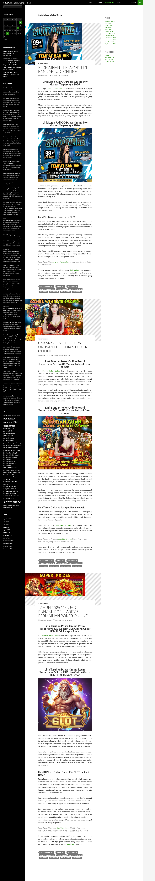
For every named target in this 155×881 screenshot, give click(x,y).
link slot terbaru (9, 468)
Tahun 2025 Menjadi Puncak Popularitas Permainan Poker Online (63, 611)
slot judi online (14, 491)
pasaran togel (17, 472)
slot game (6, 491)
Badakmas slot (7, 161)
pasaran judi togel (8, 472)
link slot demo (13, 457)
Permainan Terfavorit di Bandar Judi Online (62, 69)
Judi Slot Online (65, 538)
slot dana (11, 474)
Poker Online (109, 2)
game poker (62, 289)
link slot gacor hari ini (9, 461)
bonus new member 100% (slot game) (10, 422)
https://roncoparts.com (10, 173)
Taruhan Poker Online (50, 635)
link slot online (7, 465)
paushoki (11, 137)
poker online (65, 292)
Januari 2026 (109, 36)
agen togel (6, 415)
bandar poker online (47, 289)
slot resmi (6, 496)
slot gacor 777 (8, 479)
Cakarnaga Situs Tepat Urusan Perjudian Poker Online (62, 346)
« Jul (5, 39)
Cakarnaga (6, 188)
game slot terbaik (11, 450)
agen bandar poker (46, 286)
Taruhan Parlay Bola (60, 262)
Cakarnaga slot (10, 98)
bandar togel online (14, 415)
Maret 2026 (109, 32)
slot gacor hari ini (9, 486)
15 (18, 28)
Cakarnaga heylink (12, 335)
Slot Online (120, 2)
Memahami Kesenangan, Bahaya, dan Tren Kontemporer (10, 53)
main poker (54, 292)
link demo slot (16, 455)
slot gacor (16, 477)
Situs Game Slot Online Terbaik (17, 2)
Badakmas (6, 124)
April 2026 (108, 29)
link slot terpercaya (8, 470)
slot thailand (12, 502)
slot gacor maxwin (9, 489)
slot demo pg (7, 477)
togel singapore (7, 507)
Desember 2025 (110, 38)
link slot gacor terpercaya (10, 463)
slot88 (5, 474)
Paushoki (9, 88)
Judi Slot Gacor (63, 828)
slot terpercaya (8, 498)
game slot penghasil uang (12, 443)
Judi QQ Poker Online (55, 88)
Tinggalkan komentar (60, 76)
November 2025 (110, 40)
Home (91, 2)
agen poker (60, 286)
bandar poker (72, 286)
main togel (17, 470)
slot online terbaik (9, 493)
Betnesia (6, 149)
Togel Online (131, 2)
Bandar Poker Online (51, 371)
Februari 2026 (110, 34)
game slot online (9, 440)
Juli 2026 (108, 23)
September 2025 (110, 44)
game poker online (75, 289)
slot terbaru (15, 496)
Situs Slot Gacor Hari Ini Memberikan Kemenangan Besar (11, 74)
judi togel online (7, 455)
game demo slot (8, 428)
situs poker (77, 292)
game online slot (9, 433)
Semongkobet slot (63, 525)
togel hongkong (7, 505)
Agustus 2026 (109, 21)
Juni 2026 (108, 25)
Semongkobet (10, 396)
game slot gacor (8, 438)
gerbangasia (10, 280)
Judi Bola (99, 2)
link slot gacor (7, 459)
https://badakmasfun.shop (11, 251)
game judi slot (8, 431)
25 (7, 33)
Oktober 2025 (110, 42)
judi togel (14, 453)
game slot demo (8, 436)
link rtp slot (6, 457)
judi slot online (7, 453)
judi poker (74, 270)
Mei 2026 (108, 27)
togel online (15, 505)
